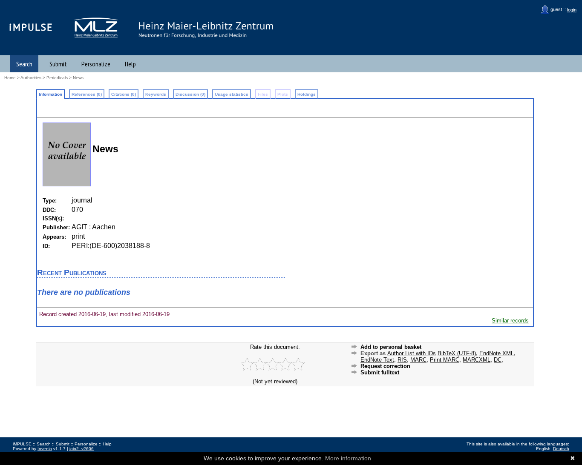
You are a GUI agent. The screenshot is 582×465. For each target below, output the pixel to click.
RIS (402, 360)
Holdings (306, 94)
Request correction (385, 366)
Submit (58, 64)
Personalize (95, 64)
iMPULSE (31, 27)
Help (130, 64)
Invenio (44, 448)
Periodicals (57, 77)
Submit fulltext (379, 372)
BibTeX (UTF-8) (457, 353)
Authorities (30, 77)
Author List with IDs (411, 353)
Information (50, 94)
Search (24, 64)
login (571, 9)
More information (348, 458)
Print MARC (444, 360)
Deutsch (561, 448)
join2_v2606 (81, 448)
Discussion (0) (190, 94)
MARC (418, 360)
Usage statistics (231, 94)
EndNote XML (496, 353)
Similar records (510, 320)
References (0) (87, 94)
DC (497, 360)
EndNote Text (377, 360)
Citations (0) (123, 94)
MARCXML (476, 360)
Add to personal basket (390, 347)
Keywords (155, 94)
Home (10, 77)
